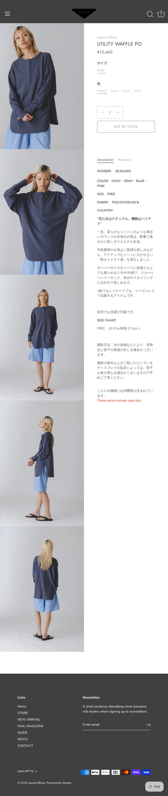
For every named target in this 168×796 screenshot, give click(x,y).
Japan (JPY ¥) (26, 771)
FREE (101, 70)
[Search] (150, 14)
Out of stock (126, 127)
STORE (23, 713)
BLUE (126, 91)
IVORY (102, 91)
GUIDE (23, 732)
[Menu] (7, 14)
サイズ (102, 63)
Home (22, 706)
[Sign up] (148, 725)
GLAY (114, 91)
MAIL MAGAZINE (31, 726)
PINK (138, 91)
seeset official (107, 37)
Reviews (124, 160)
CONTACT (25, 746)
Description (105, 160)
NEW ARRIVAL (29, 719)
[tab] (107, 159)
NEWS (23, 739)
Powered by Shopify (59, 783)
